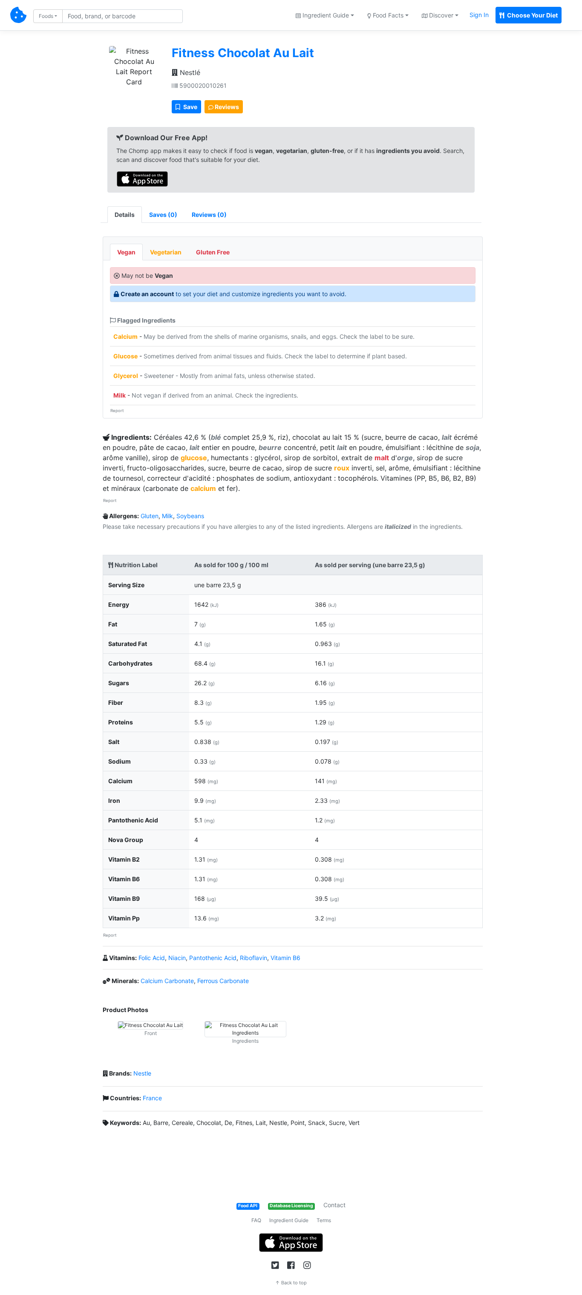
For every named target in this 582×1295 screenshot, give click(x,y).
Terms (324, 1220)
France (152, 1098)
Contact (334, 1204)
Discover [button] (440, 15)
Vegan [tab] (126, 252)
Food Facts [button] (387, 15)
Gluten (149, 515)
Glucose (125, 356)
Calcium (125, 336)
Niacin (177, 957)
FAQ (256, 1220)
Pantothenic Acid (212, 957)
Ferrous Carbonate (223, 980)
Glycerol (125, 375)
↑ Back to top (291, 1283)
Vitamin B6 (285, 957)
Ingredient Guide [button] (325, 15)
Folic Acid (151, 957)
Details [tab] (125, 214)
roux (341, 468)
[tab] (163, 214)
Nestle (142, 1073)
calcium (203, 488)
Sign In (479, 14)
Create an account (147, 293)
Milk (119, 395)
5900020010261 (202, 85)
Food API (247, 1205)
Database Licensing (291, 1205)
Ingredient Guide (288, 1220)
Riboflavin (253, 957)
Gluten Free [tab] (213, 252)
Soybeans (190, 515)
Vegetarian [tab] (166, 252)
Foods (46, 16)
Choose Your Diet (532, 15)
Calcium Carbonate (167, 980)
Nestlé (189, 72)
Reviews (226, 106)
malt (382, 457)
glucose (194, 457)
